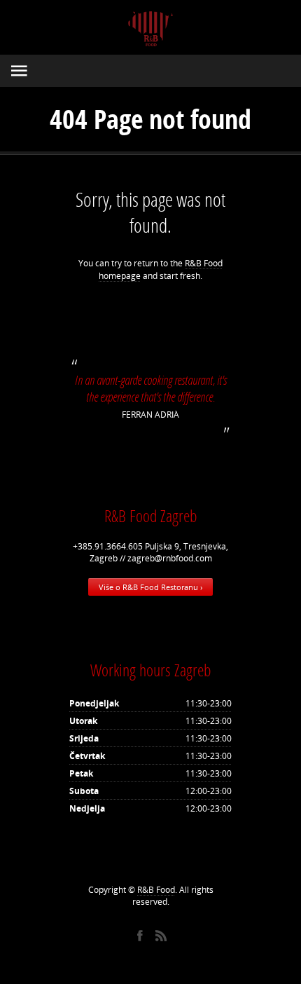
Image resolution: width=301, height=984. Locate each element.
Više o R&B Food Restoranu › (150, 587)
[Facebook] (140, 935)
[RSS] (161, 935)
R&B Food (156, 890)
